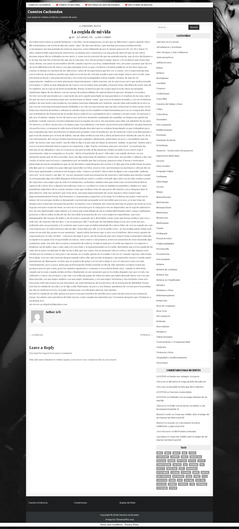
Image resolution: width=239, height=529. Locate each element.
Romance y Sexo (164, 290)
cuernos (175, 456)
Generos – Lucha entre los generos (174, 150)
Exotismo (161, 135)
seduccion (161, 480)
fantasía (177, 464)
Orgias (159, 228)
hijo (202, 464)
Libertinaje (162, 181)
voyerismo (162, 488)
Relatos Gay (162, 275)
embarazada (195, 456)
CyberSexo (162, 114)
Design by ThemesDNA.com (119, 519)
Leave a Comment (104, 37)
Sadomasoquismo (165, 295)
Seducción (161, 300)
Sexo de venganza (165, 306)
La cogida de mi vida (91, 31)
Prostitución (162, 254)
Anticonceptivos (164, 57)
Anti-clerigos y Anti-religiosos (172, 52)
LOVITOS (161, 376)
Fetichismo (162, 145)
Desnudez (161, 119)
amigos (176, 452)
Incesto (160, 161)
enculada (161, 460)
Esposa (192, 460)
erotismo (182, 460)
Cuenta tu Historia (37, 503)
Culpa (159, 109)
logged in (47, 353)
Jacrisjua (161, 436)
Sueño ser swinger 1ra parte (184, 376)
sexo (180, 480)
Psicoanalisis (163, 259)
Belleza (160, 73)
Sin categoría (163, 316)
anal (184, 452)
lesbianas (186, 472)
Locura (160, 186)
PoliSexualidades (165, 243)
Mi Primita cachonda (185, 431)
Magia (159, 192)
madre (196, 472)
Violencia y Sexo (164, 352)
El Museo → (146, 335)
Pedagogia (161, 233)
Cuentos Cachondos (39, 5)
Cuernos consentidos (181, 392)
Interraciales (163, 166)
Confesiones (87, 26)
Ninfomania (162, 223)
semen (172, 480)
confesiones (162, 456)
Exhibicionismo (164, 130)
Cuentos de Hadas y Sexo (169, 104)
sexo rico (161, 484)
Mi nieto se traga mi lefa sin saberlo (187, 381)
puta (205, 476)
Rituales (160, 285)
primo (197, 476)
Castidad (160, 83)
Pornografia (162, 249)
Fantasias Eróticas (165, 140)
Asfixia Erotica (163, 62)
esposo (201, 460)
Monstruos (162, 218)
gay (185, 464)
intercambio (162, 472)
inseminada (192, 468)
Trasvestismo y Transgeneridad (173, 342)
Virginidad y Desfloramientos (171, 357)
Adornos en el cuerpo (167, 42)
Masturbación (163, 197)
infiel (181, 468)
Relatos (97, 26)
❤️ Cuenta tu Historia (68, 5)
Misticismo (162, 212)
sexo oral (200, 480)
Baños (159, 68)
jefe (73, 37)
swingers (183, 484)
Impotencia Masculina (167, 156)
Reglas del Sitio (127, 503)
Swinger (172, 484)
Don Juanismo (163, 125)
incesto (160, 468)
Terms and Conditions (111, 524)
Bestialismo (162, 78)
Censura (160, 88)
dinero (184, 456)
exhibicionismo (163, 464)
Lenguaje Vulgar (164, 171)
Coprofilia (161, 99)
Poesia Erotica (164, 238)
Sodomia (160, 321)
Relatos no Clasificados (168, 280)
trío (192, 484)
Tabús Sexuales (164, 337)
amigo (167, 452)
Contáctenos (80, 503)
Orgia (188, 476)
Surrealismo (162, 326)
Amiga (159, 452)
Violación (161, 347)
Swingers (161, 331)
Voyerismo (162, 363)
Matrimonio (162, 202)
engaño (171, 460)
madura (205, 472)
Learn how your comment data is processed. (93, 359)
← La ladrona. (36, 335)
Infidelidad (172, 468)
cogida (192, 452)
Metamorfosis (163, 207)
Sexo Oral (161, 311)
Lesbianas (161, 176)
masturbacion (163, 476)
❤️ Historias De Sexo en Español (102, 5)
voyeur (173, 488)
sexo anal (189, 480)
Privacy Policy (132, 524)
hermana (193, 464)
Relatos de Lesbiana (166, 269)
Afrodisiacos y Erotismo (169, 47)
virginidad (201, 484)
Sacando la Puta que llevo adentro (186, 387)
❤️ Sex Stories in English (138, 5)
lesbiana (175, 472)
